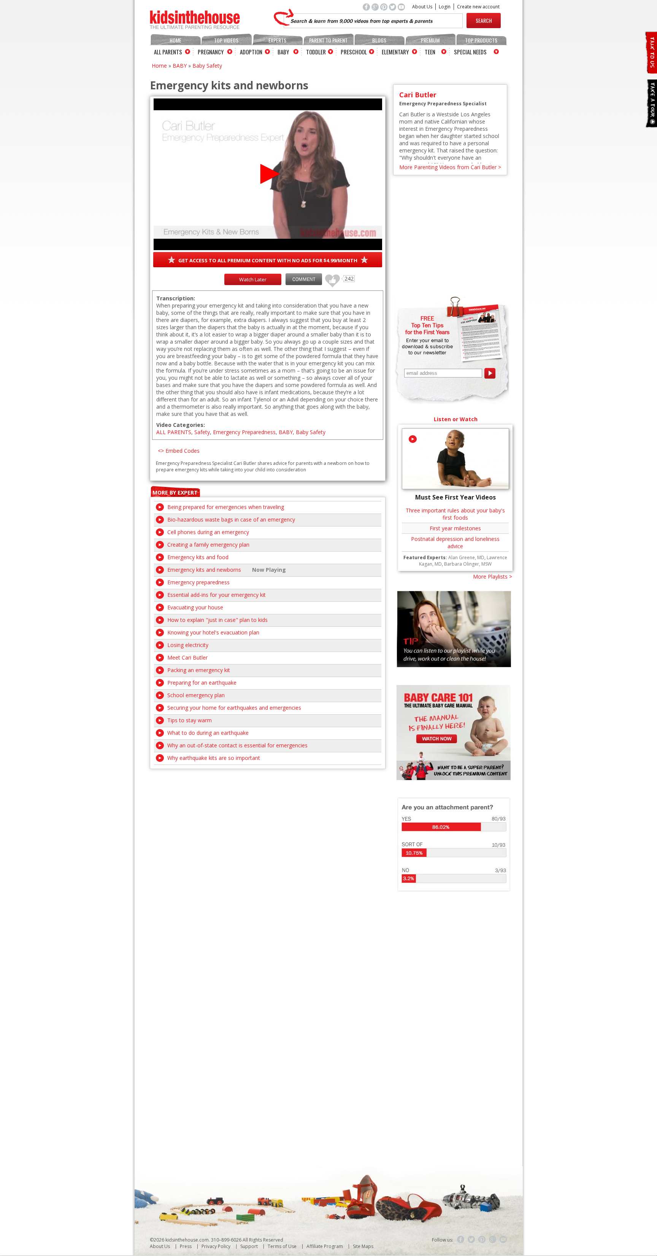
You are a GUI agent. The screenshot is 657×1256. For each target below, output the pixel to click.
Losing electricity (187, 645)
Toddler (316, 52)
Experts (277, 40)
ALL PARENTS (173, 432)
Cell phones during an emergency (208, 532)
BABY (180, 65)
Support (249, 1246)
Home (175, 40)
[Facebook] (461, 1239)
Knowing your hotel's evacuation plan (213, 632)
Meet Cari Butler (187, 657)
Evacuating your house (195, 607)
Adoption (251, 52)
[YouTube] (503, 1239)
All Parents (168, 52)
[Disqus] (268, 864)
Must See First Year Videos (455, 497)
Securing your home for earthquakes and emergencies (234, 707)
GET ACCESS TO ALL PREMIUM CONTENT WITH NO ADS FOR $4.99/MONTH (268, 260)
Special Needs (470, 52)
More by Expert (175, 492)
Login (445, 6)
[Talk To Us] (650, 70)
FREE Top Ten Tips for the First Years (427, 325)
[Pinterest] (482, 1239)
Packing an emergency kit (198, 670)
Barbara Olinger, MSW (468, 564)
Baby (283, 52)
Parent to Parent (328, 40)
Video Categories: (180, 424)
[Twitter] (471, 1239)
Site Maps (363, 1246)
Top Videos (226, 40)
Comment (303, 279)
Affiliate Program (324, 1246)
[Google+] (493, 1239)
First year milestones (455, 528)
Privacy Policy (216, 1246)
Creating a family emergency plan (208, 544)
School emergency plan (196, 695)
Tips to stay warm (189, 720)
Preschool (354, 52)
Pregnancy (211, 52)
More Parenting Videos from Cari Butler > (450, 167)
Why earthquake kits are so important (213, 757)
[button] (267, 174)
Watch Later (253, 279)
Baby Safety (207, 65)
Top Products (481, 40)
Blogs (379, 40)
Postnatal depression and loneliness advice (455, 542)
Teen (430, 52)
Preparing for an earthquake (201, 682)
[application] (268, 174)
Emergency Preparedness (244, 432)
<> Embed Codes (179, 450)
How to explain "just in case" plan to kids (217, 619)
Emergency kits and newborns (204, 569)
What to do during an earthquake (208, 732)
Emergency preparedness (198, 582)
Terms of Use (282, 1246)
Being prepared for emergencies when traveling (225, 507)
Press (186, 1246)
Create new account (478, 6)
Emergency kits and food (198, 557)
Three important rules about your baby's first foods (455, 514)
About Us (422, 6)
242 (329, 277)
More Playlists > (492, 576)
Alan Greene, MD (466, 557)
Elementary (395, 52)
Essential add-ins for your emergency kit (216, 594)
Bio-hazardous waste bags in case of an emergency (231, 519)
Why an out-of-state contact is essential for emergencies (237, 745)
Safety (202, 432)
